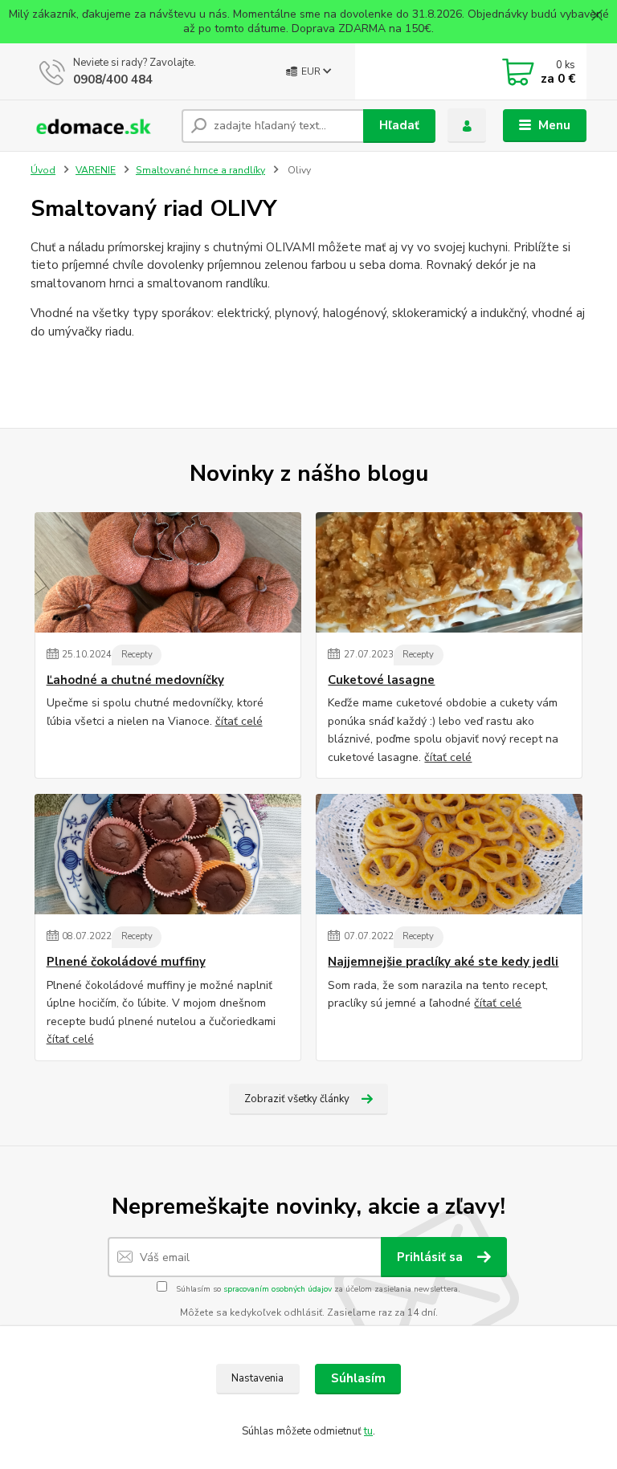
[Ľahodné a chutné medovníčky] (168, 572)
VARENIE (96, 170)
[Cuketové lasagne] (449, 572)
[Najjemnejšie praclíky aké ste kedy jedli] (449, 854)
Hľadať (399, 125)
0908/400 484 (113, 79)
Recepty (137, 655)
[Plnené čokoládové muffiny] (168, 854)
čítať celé (239, 721)
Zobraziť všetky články (296, 1099)
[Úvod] (100, 126)
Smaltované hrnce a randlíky (200, 170)
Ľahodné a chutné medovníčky (135, 680)
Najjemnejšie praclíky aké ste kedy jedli (443, 962)
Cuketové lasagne (381, 680)
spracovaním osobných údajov (277, 1289)
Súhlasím (358, 1378)
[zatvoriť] (597, 16)
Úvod (43, 170)
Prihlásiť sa (431, 1257)
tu (368, 1431)
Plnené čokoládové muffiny (126, 962)
